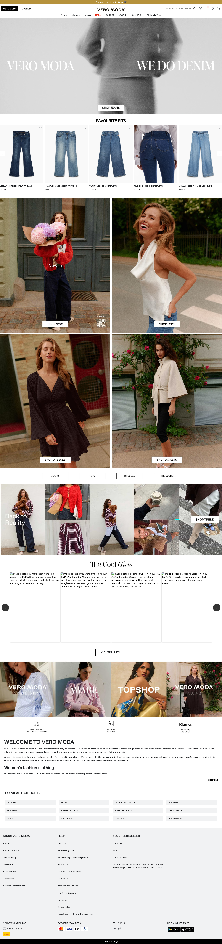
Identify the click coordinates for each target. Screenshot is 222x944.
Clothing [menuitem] (76, 15)
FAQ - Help (63, 843)
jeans (127, 757)
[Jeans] (55, 476)
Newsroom (8, 864)
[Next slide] (219, 153)
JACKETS (12, 802)
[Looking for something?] (194, 8)
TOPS (10, 818)
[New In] (55, 265)
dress (147, 757)
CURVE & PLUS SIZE (125, 802)
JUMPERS (120, 818)
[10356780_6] (167, 231)
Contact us (63, 878)
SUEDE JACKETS (69, 810)
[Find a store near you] (200, 9)
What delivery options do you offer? (74, 857)
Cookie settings (111, 941)
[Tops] (167, 299)
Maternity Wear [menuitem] (154, 15)
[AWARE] (83, 689)
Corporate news (120, 857)
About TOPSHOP (11, 850)
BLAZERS (173, 802)
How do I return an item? (69, 871)
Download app (9, 857)
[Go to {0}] (111, 66)
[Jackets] (167, 434)
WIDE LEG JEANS (123, 810)
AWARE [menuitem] (123, 15)
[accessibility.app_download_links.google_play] (174, 931)
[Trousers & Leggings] (167, 476)
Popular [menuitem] (87, 15)
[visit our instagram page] (119, 929)
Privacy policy (64, 900)
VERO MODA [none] (9, 9)
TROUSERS (67, 818)
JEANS (64, 802)
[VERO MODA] (111, 10)
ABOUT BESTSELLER (126, 836)
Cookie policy (64, 907)
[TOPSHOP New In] (139, 689)
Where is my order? (67, 850)
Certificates (8, 878)
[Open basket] (218, 9)
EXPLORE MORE (111, 652)
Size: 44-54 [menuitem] (137, 15)
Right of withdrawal (67, 893)
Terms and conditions (68, 886)
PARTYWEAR (175, 818)
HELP (61, 836)
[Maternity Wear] (28, 689)
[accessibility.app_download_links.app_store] (188, 931)
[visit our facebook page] (114, 929)
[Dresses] (55, 434)
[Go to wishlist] (212, 9)
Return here (63, 864)
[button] (21, 154)
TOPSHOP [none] (26, 9)
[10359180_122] (167, 367)
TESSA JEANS (175, 810)
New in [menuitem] (64, 15)
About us (7, 843)
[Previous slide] (2, 153)
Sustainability (9, 871)
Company (117, 843)
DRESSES (12, 810)
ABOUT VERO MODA (16, 836)
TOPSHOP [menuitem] (110, 15)
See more (213, 780)
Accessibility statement (14, 886)
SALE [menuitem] (98, 15)
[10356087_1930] (55, 367)
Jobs (115, 850)
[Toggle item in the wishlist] (40, 128)
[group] (21, 159)
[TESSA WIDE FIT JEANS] (111, 519)
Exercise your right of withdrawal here (75, 914)
